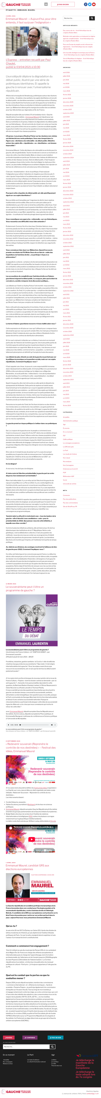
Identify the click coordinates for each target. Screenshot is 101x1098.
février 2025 (67, 139)
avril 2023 (66, 220)
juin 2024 (66, 168)
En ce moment (67, 432)
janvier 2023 (67, 231)
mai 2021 (66, 305)
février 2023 (67, 228)
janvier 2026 (67, 98)
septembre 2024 (68, 157)
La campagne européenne (71, 443)
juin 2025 (66, 124)
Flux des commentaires (70, 503)
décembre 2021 (68, 279)
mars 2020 (66, 357)
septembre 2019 (68, 379)
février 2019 (67, 405)
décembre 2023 (68, 191)
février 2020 (67, 361)
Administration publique (70, 421)
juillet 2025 (66, 120)
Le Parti (65, 450)
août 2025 (66, 117)
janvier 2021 (67, 320)
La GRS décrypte (68, 447)
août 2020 (66, 339)
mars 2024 (66, 180)
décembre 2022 (68, 235)
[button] (46, 4)
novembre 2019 (68, 372)
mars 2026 (66, 91)
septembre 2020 (68, 335)
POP (64, 472)
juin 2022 (66, 257)
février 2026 (67, 94)
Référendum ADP (68, 476)
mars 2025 (66, 135)
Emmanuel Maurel (32, 117)
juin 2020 (66, 346)
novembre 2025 (68, 105)
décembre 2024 (68, 146)
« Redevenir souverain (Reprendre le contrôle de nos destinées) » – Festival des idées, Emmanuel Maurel (31, 747)
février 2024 (67, 183)
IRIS (30, 816)
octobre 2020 (67, 331)
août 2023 (66, 205)
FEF (64, 435)
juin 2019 (66, 390)
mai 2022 (66, 261)
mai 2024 (66, 172)
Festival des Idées (40, 788)
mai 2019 (66, 394)
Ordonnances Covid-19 (70, 469)
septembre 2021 (68, 291)
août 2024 (66, 161)
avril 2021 (66, 309)
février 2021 (67, 316)
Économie (66, 428)
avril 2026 (66, 87)
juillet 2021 (66, 298)
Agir (64, 424)
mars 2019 (66, 402)
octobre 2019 (67, 376)
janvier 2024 (67, 187)
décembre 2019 (68, 368)
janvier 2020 (67, 365)
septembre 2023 (68, 202)
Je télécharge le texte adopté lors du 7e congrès (85, 1074)
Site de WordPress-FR (70, 506)
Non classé (66, 458)
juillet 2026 (66, 76)
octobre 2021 (67, 287)
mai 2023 (66, 217)
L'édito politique (68, 439)
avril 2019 (66, 398)
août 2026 (66, 72)
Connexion (66, 495)
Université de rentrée (69, 484)
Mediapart (31, 804)
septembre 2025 (68, 113)
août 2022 (66, 250)
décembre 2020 (68, 324)
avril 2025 (66, 131)
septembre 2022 (68, 246)
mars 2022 (66, 268)
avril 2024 (66, 176)
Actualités (66, 417)
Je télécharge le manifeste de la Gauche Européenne (85, 1064)
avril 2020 (66, 353)
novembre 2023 (68, 194)
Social (65, 480)
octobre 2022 (67, 242)
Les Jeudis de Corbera (70, 454)
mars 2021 (66, 313)
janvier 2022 (67, 276)
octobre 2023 (67, 198)
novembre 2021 (68, 283)
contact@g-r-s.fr (92, 1093)
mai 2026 (66, 83)
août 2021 (66, 294)
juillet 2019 (66, 387)
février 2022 (67, 272)
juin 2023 (66, 213)
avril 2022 (66, 265)
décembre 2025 (68, 102)
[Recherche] (92, 18)
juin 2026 (66, 80)
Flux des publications (69, 499)
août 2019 (66, 383)
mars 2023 (66, 224)
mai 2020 (66, 350)
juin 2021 (66, 302)
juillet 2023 (66, 209)
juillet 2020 (66, 342)
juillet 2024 (66, 165)
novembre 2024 (68, 150)
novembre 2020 (68, 328)
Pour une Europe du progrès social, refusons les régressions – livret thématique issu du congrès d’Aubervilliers (78, 47)
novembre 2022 (68, 239)
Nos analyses (67, 461)
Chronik (53, 821)
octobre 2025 (67, 109)
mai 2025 (66, 128)
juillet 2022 (66, 254)
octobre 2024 (67, 154)
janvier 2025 (67, 143)
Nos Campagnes (68, 465)
